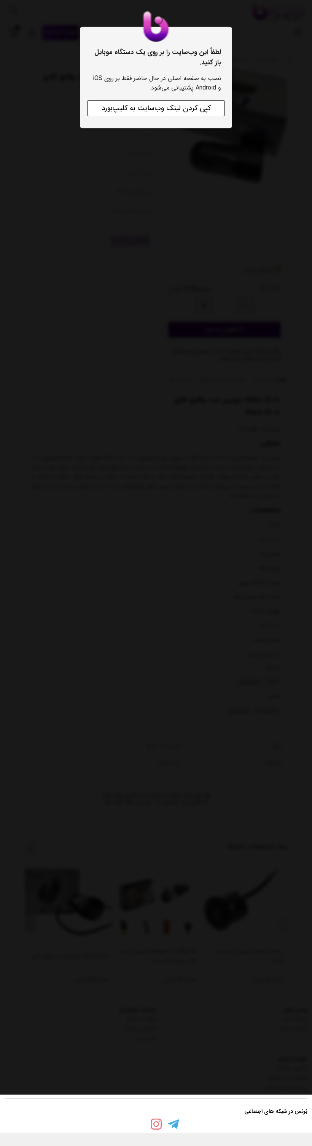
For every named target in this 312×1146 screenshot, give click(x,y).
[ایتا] (139, 1125)
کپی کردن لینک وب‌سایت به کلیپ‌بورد (156, 108)
